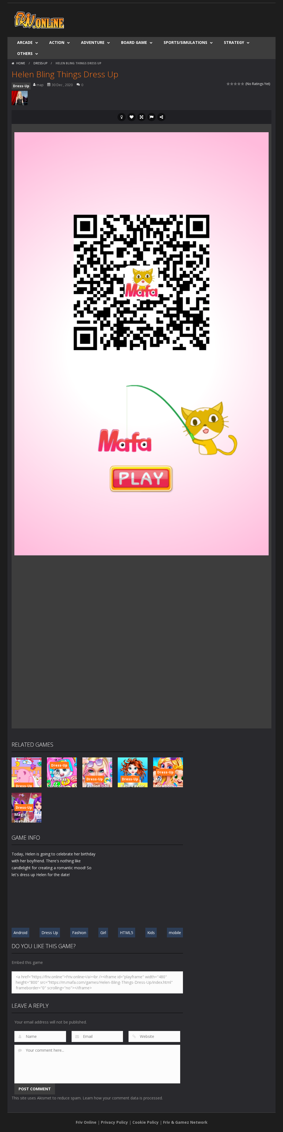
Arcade (25, 42)
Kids (151, 932)
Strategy (234, 42)
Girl (103, 932)
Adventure (92, 42)
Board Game (134, 42)
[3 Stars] (235, 83)
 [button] (151, 117)
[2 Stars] (232, 83)
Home (20, 63)
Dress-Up (40, 63)
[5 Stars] (243, 83)
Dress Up (49, 932)
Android (20, 932)
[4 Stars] (239, 83)
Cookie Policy (145, 1122)
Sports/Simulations (185, 42)
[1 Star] (228, 83)
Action (56, 42)
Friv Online (86, 1122)
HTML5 (126, 932)
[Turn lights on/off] (121, 117)
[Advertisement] (170, 19)
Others (25, 53)
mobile (175, 932)
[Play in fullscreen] (141, 117)
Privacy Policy (114, 1122)
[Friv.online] (39, 19)
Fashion (79, 932)
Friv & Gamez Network (185, 1122)
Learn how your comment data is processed (122, 1098)
